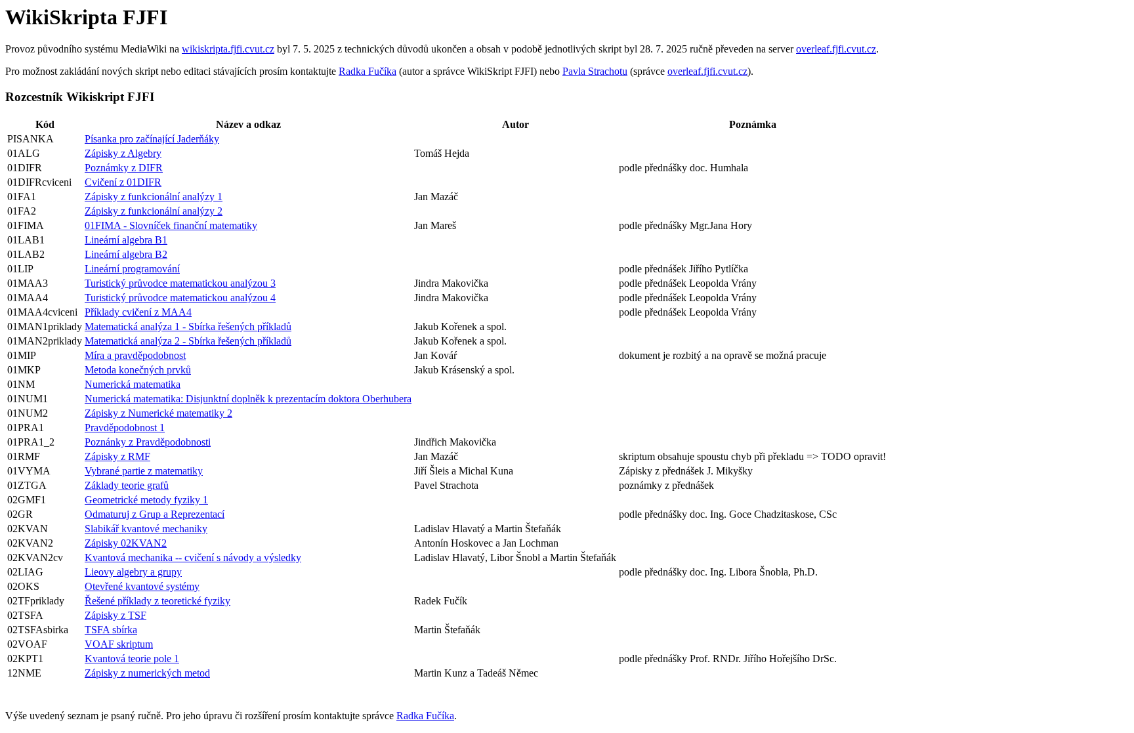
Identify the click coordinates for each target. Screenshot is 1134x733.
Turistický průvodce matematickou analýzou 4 (180, 297)
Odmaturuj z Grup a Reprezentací (154, 514)
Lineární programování (132, 268)
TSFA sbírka (111, 629)
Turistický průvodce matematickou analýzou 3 (180, 283)
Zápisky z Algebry (123, 153)
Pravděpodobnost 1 (125, 427)
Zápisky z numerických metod (147, 673)
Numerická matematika (132, 384)
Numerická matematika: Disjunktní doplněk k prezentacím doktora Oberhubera (248, 398)
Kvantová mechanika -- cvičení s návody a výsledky (193, 557)
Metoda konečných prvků (138, 369)
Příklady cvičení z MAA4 (138, 312)
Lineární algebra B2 (126, 254)
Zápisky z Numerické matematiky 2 (158, 413)
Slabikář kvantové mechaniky (146, 528)
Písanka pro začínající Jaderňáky (152, 138)
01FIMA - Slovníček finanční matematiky (171, 225)
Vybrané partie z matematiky (144, 470)
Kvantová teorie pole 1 (132, 658)
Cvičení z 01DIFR (123, 182)
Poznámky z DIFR (124, 167)
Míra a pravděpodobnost (135, 355)
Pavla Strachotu (594, 71)
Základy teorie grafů (127, 485)
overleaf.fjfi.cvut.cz (836, 48)
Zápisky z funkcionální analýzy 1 (153, 196)
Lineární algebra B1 (126, 239)
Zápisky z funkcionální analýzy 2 (153, 211)
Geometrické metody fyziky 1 (146, 499)
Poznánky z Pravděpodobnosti (148, 442)
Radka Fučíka (367, 71)
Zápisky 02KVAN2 (126, 543)
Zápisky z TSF (115, 615)
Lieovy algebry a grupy (133, 571)
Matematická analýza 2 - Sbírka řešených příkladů (188, 340)
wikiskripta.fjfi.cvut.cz (228, 48)
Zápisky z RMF (117, 456)
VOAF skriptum (119, 644)
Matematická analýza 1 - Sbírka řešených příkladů (188, 326)
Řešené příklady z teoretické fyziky (157, 600)
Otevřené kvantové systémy (142, 586)
